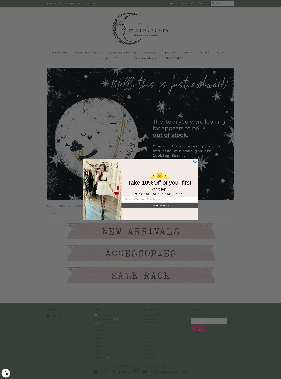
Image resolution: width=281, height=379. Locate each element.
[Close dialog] (194, 161)
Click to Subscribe (159, 205)
